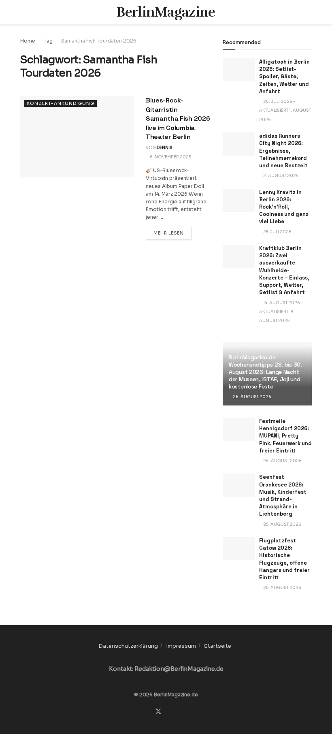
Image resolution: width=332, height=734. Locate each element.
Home (27, 41)
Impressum (181, 645)
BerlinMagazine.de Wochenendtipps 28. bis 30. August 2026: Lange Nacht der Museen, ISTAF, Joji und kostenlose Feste (265, 372)
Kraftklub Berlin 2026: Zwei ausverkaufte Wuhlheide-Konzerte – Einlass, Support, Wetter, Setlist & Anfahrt (284, 270)
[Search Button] (308, 12)
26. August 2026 (251, 396)
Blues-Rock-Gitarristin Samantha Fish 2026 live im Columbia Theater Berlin (178, 118)
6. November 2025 (170, 157)
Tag (48, 41)
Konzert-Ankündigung (60, 103)
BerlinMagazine (166, 12)
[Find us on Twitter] (158, 712)
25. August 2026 (281, 524)
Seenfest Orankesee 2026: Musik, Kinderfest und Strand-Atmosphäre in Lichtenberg (282, 495)
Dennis (164, 147)
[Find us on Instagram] (169, 712)
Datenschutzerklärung (128, 645)
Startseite (217, 645)
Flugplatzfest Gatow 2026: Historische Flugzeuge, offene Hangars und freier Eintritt (284, 559)
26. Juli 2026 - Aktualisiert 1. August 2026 (285, 110)
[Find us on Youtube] (179, 712)
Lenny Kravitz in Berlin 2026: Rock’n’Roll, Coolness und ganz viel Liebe (284, 207)
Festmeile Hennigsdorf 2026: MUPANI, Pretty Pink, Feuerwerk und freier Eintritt (285, 436)
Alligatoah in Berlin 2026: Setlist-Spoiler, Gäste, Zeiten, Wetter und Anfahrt (284, 76)
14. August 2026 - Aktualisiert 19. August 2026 (281, 312)
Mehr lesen (172, 233)
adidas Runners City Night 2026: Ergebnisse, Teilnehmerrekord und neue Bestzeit (283, 150)
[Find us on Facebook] (147, 712)
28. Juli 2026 (277, 232)
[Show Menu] (23, 12)
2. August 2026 (280, 175)
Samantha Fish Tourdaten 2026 (98, 41)
